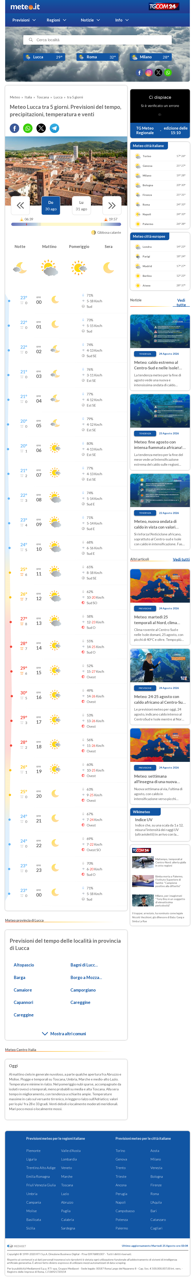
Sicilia (30, 1228)
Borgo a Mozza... (86, 977)
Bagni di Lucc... (84, 964)
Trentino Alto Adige (41, 1168)
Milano (155, 1159)
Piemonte (33, 1150)
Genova (121, 1159)
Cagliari (156, 1228)
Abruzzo (67, 1202)
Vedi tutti (181, 559)
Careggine (80, 1002)
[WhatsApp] (168, 72)
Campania (33, 1202)
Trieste (121, 1176)
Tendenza (145, 353)
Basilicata (33, 1219)
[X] (158, 72)
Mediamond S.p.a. (36, 1268)
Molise (31, 1211)
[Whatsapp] (28, 128)
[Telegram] (54, 128)
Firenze (156, 1185)
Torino (120, 1150)
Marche (67, 1176)
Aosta (154, 1150)
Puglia (65, 1211)
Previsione (145, 608)
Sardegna (68, 1228)
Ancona (121, 1185)
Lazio (65, 1194)
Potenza (122, 1219)
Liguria (31, 1159)
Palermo (122, 1228)
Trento (121, 1168)
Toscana (67, 1185)
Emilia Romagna (38, 1176)
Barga (19, 977)
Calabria (67, 1219)
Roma (154, 1194)
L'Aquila (156, 1202)
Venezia (156, 1168)
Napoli (121, 1202)
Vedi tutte (181, 302)
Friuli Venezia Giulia (41, 1185)
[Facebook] (139, 72)
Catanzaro (158, 1219)
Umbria (31, 1194)
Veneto (66, 1168)
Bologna (156, 1176)
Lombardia (69, 1159)
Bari (153, 1211)
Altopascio (24, 964)
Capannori (23, 1002)
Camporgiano (83, 990)
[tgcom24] (164, 7)
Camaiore (23, 990)
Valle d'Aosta (71, 1150)
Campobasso (125, 1211)
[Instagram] (149, 72)
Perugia (121, 1194)
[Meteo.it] (25, 6)
